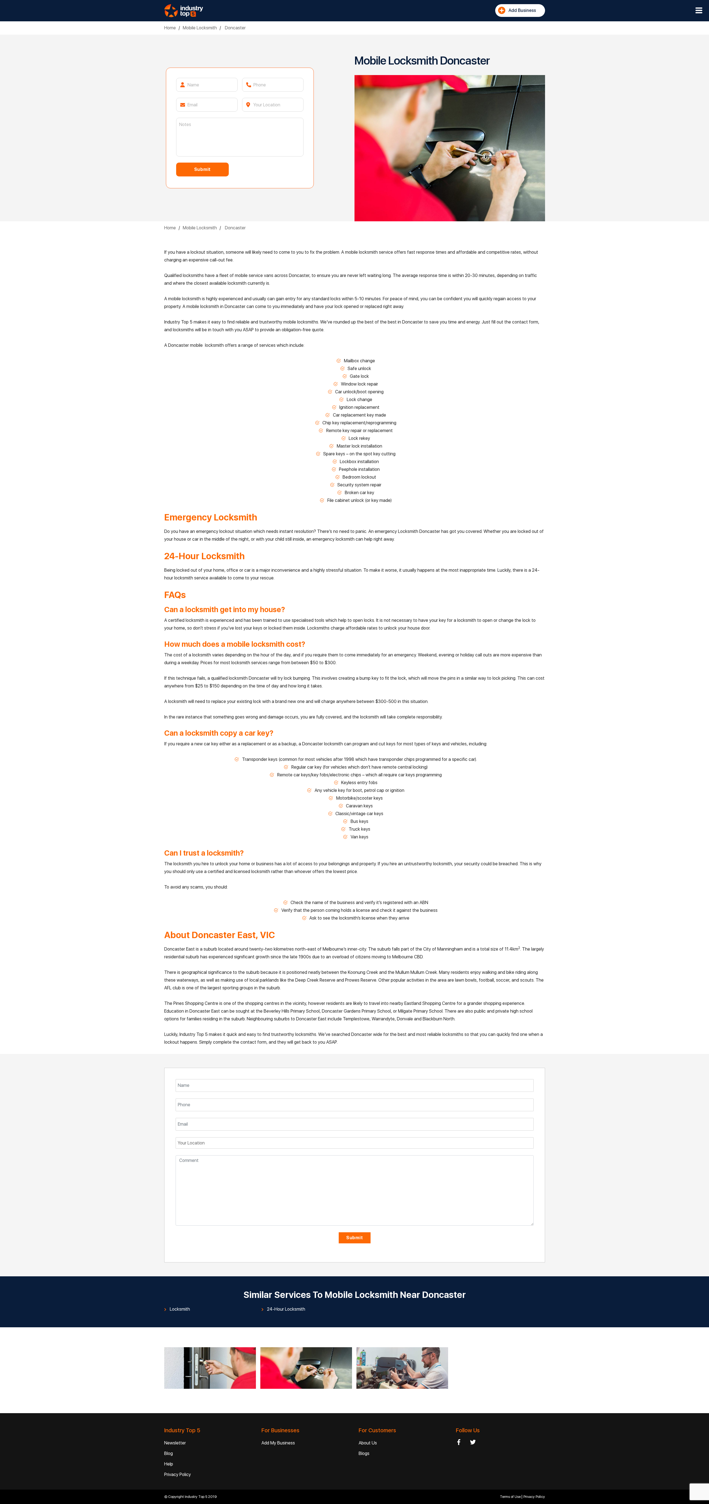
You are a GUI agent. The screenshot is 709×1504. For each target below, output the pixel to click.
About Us (368, 1443)
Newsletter (175, 1443)
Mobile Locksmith (200, 27)
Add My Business (278, 1443)
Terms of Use (511, 1497)
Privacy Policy (177, 1474)
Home (170, 27)
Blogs (364, 1453)
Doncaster (235, 27)
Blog (168, 1453)
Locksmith (180, 1309)
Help (168, 1464)
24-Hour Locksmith (286, 1309)
